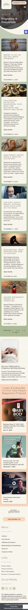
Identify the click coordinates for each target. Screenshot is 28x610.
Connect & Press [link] (7, 552)
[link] (26, 32)
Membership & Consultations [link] (11, 545)
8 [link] (22, 330)
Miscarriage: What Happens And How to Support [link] (14, 252)
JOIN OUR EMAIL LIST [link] (14, 519)
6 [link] (18, 330)
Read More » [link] (8, 75)
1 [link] (12, 330)
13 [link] (12, 332)
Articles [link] (4, 536)
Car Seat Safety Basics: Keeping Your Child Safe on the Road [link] (12, 205)
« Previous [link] (7, 330)
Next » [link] (16, 332)
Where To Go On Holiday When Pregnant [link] (12, 57)
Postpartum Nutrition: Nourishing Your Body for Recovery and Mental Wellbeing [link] (13, 105)
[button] (25, 7)
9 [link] (24, 330)
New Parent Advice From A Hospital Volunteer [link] (14, 157)
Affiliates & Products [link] (8, 542)
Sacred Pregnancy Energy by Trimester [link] (14, 299)
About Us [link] (5, 549)
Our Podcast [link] (6, 539)
